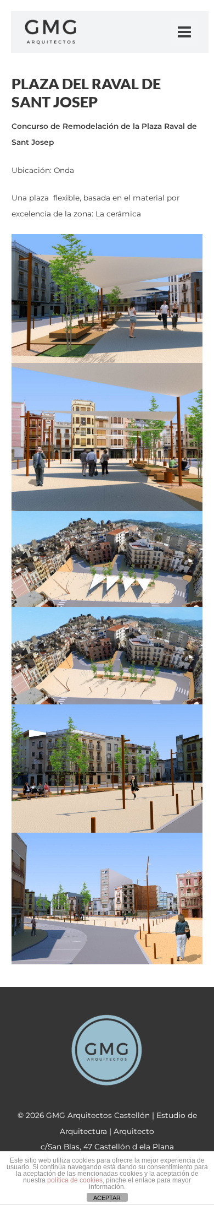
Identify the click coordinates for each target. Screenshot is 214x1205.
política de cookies (75, 1180)
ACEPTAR (107, 1198)
